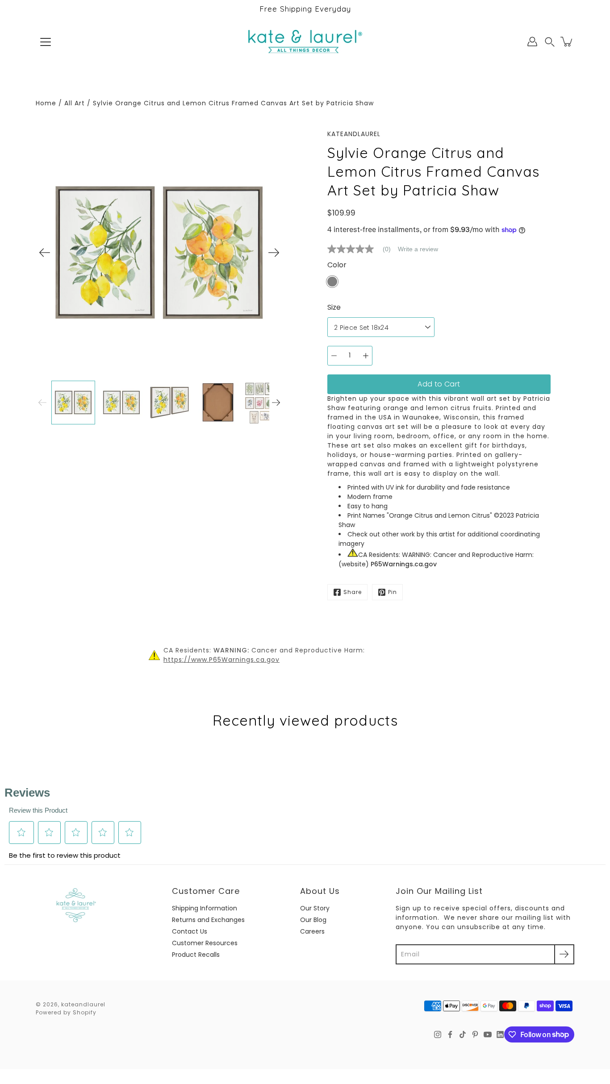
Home (46, 103)
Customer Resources (205, 943)
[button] (550, 41)
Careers (312, 931)
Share (352, 592)
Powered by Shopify (66, 1012)
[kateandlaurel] (305, 41)
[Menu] (45, 42)
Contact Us (189, 931)
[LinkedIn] (500, 1034)
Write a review (418, 249)
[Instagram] (438, 1034)
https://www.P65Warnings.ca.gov (221, 659)
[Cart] (567, 41)
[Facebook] (450, 1034)
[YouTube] (488, 1034)
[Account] (532, 41)
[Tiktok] (463, 1034)
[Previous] (45, 253)
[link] (362, 249)
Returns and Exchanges (208, 919)
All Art (74, 103)
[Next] (274, 253)
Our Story (315, 908)
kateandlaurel (83, 1004)
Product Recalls (196, 954)
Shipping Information (204, 908)
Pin (392, 592)
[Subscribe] (564, 954)
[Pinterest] (475, 1034)
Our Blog (313, 919)
